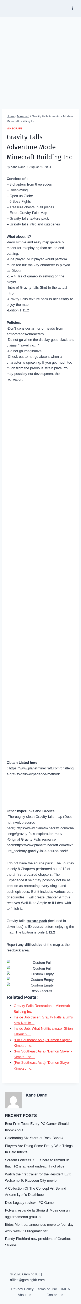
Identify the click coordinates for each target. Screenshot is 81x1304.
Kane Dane (18, 166)
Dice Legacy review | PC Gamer (30, 1203)
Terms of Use (46, 1289)
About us (24, 1295)
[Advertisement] (40, 59)
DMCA (65, 1289)
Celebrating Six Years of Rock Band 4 (34, 1138)
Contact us (55, 1295)
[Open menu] (72, 8)
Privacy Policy (22, 1289)
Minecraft (14, 128)
